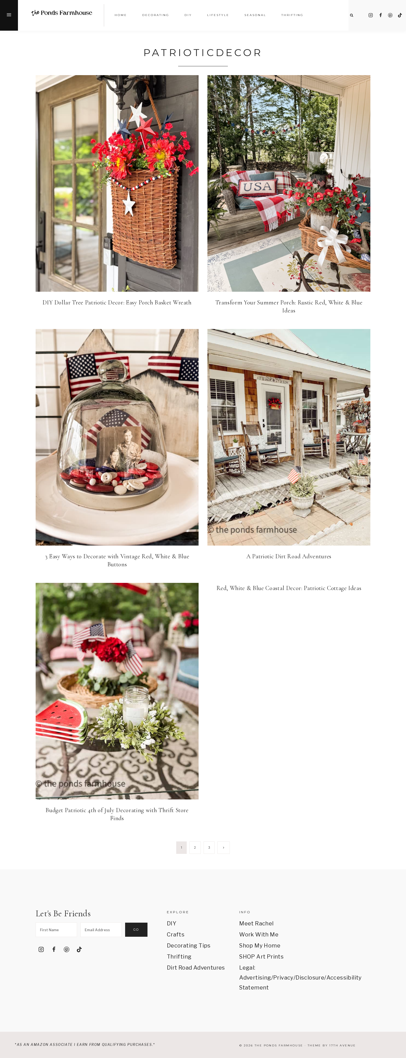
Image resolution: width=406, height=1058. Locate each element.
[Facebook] (380, 15)
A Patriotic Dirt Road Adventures (288, 556)
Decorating (155, 15)
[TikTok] (400, 15)
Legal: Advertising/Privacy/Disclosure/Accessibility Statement (268, 977)
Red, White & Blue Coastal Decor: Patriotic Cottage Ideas (289, 588)
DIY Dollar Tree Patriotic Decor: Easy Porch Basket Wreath (117, 302)
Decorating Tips (189, 945)
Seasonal (255, 15)
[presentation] (117, 183)
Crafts (175, 934)
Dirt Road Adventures (196, 967)
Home (121, 15)
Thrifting (179, 956)
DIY (171, 923)
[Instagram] (370, 15)
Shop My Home (259, 945)
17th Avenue (342, 1045)
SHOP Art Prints (261, 956)
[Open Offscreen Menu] (9, 15)
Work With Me (258, 934)
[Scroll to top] (393, 989)
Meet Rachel (256, 923)
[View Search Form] (351, 15)
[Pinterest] (390, 15)
